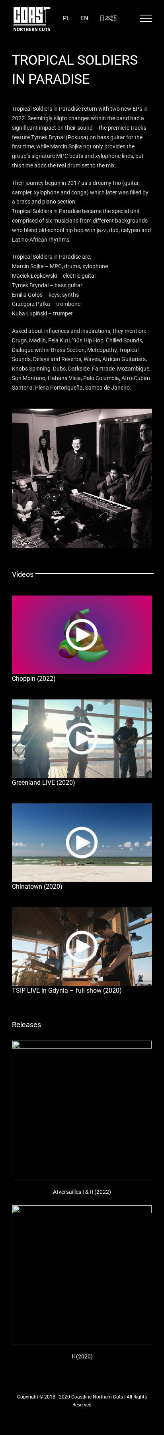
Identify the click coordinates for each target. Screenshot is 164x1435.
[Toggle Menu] (146, 18)
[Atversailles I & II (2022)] (82, 1110)
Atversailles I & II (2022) (82, 1192)
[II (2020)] (82, 1274)
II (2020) (82, 1356)
